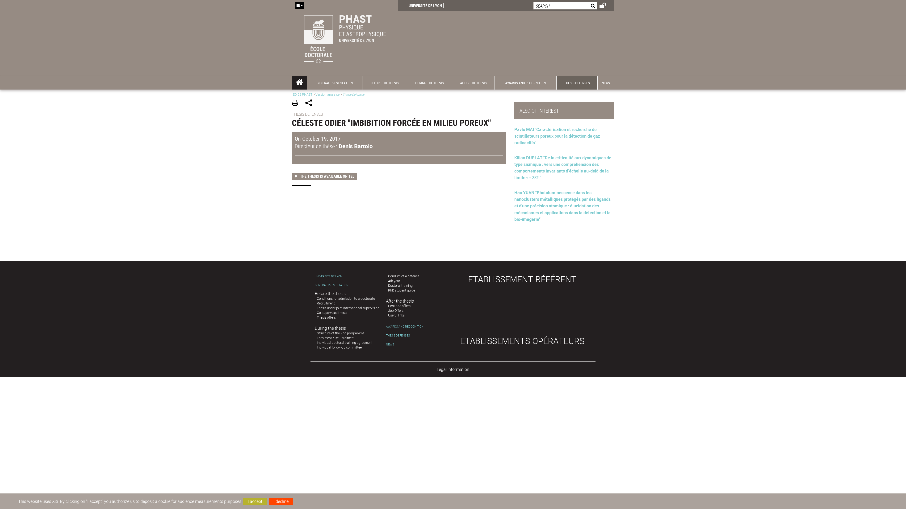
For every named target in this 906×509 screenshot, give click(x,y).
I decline (281, 501)
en (298, 5)
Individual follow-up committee (339, 347)
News (390, 344)
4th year (394, 281)
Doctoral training (400, 285)
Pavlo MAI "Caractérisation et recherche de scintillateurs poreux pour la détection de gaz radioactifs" (557, 136)
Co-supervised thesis (332, 312)
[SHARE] (310, 103)
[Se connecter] (605, 6)
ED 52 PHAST (302, 94)
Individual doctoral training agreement (345, 342)
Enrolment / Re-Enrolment (336, 338)
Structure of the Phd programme (340, 333)
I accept (255, 501)
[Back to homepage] (345, 38)
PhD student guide (401, 290)
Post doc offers (399, 306)
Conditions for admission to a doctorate (346, 298)
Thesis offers (326, 317)
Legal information (453, 369)
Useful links (396, 315)
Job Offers (395, 310)
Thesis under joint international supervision (348, 308)
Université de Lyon (425, 5)
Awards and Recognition (405, 326)
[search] (565, 5)
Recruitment (326, 303)
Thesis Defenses (398, 335)
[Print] (297, 103)
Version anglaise (327, 94)
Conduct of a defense (403, 276)
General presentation (331, 285)
